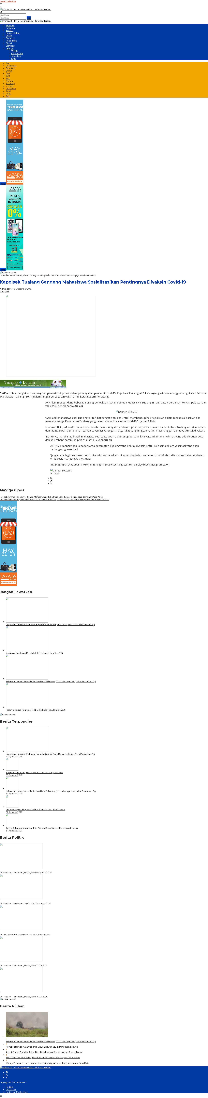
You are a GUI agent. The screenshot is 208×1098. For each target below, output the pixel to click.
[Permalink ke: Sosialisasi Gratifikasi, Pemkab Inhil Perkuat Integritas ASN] (27, 650)
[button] (29, 18)
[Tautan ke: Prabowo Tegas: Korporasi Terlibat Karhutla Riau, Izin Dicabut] (12, 807)
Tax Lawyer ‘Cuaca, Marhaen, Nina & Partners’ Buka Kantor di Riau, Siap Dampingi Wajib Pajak (51, 497)
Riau (2, 291)
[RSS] (51, 483)
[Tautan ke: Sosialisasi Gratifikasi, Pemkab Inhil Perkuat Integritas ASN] (12, 769)
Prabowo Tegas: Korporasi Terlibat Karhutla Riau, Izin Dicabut (35, 710)
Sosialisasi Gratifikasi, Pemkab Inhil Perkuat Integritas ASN (34, 653)
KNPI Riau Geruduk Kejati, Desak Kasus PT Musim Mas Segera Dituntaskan (43, 1057)
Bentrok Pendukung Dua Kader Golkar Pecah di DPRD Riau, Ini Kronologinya (38, 963)
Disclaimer (11, 1089)
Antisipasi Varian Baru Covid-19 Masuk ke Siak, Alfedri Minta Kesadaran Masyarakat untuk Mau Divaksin (54, 499)
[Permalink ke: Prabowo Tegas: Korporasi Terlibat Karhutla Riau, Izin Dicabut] (27, 707)
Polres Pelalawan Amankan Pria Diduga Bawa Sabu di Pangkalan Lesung (42, 828)
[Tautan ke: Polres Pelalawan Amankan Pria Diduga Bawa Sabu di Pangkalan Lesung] (12, 825)
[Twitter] (51, 481)
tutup (3, 184)
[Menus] (1, 4)
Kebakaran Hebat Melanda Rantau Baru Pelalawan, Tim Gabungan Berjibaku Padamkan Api (51, 681)
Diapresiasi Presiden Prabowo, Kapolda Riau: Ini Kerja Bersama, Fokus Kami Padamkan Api (50, 624)
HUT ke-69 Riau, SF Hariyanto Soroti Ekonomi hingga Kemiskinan (32, 870)
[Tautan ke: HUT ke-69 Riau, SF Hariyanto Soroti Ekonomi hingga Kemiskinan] (21, 867)
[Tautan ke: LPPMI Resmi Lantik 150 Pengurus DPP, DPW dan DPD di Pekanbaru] (21, 991)
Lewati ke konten (8, 1)
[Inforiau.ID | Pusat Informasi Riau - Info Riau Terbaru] (25, 9)
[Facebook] (51, 478)
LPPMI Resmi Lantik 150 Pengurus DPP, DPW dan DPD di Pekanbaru (35, 994)
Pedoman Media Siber (17, 1092)
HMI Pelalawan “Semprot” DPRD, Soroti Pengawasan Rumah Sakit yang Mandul (40, 901)
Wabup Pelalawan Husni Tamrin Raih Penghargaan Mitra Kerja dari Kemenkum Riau (47, 1063)
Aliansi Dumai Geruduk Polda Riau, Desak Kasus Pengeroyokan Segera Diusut (44, 1052)
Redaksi (9, 1087)
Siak (7, 291)
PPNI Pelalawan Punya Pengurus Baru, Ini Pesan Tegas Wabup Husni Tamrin (38, 932)
